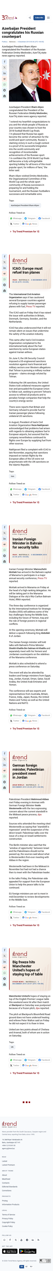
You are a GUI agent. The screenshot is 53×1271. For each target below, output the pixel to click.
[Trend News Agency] (9, 1124)
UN (12, 1047)
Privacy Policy (7, 1219)
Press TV (30, 306)
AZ (26, 1266)
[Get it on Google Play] (27, 1251)
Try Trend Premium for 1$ (25, 231)
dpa (40, 814)
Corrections (6, 1191)
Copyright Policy (8, 1222)
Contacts (5, 1183)
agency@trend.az (8, 1148)
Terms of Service (8, 1215)
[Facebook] (10, 1240)
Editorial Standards (9, 1187)
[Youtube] (21, 1240)
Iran (12, 476)
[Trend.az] (9, 17)
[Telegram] (27, 1240)
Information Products (10, 1204)
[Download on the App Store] (9, 1251)
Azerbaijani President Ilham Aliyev (25, 205)
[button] (4, 61)
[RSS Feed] (38, 1240)
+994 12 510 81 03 (8, 1145)
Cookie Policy (7, 1226)
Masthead (6, 1179)
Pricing (5, 1201)
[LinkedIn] (32, 1240)
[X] (15, 1240)
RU (31, 1266)
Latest (4, 1161)
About (4, 1175)
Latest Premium (8, 1165)
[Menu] (48, 17)
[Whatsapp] (4, 1240)
